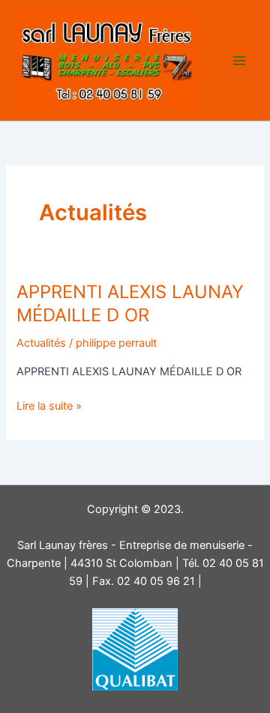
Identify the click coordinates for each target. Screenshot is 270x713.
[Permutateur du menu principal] (239, 60)
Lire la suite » (49, 406)
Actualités (41, 343)
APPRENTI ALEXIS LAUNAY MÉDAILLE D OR (130, 303)
